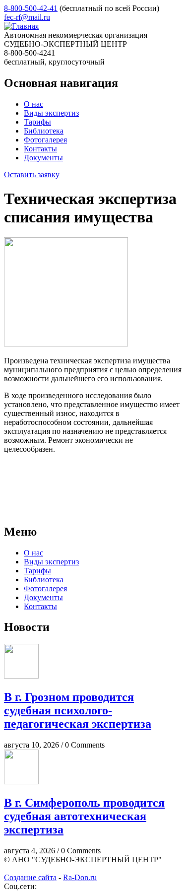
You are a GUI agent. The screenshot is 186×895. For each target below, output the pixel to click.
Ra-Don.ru (80, 877)
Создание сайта (30, 877)
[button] (66, 344)
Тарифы (37, 122)
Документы (43, 157)
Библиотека (43, 131)
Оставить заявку (32, 174)
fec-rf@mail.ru (27, 17)
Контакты (40, 148)
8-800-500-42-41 (31, 8)
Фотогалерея (45, 140)
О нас (33, 104)
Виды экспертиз (51, 113)
